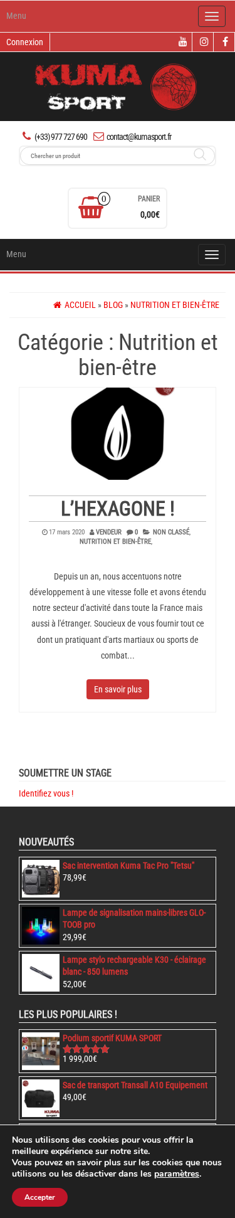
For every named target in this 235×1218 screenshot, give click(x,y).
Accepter (39, 1197)
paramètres (176, 1174)
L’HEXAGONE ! (118, 509)
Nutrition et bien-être (115, 542)
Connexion (24, 42)
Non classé (171, 532)
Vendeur (109, 532)
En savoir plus (118, 689)
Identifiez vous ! (46, 793)
